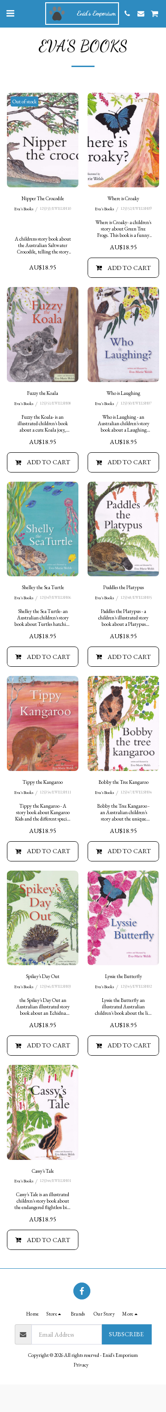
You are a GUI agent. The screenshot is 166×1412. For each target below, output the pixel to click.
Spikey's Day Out (42, 976)
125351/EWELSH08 (55, 403)
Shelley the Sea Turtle (43, 587)
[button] (10, 13)
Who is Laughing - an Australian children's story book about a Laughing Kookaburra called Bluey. (123, 426)
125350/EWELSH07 (136, 403)
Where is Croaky (123, 198)
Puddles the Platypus (123, 587)
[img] (42, 140)
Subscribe (126, 1334)
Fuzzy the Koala (42, 393)
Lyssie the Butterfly (123, 976)
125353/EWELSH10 (55, 208)
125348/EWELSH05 (136, 597)
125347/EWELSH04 (136, 792)
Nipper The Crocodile (43, 198)
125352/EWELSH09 (136, 208)
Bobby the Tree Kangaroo (123, 782)
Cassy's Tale (43, 1171)
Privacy (81, 1364)
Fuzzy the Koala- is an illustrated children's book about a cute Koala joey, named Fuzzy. (43, 426)
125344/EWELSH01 (55, 1180)
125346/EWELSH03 (55, 986)
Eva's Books (23, 209)
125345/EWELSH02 (136, 986)
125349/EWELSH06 (55, 597)
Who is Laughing (123, 393)
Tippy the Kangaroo (43, 782)
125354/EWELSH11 (55, 792)
